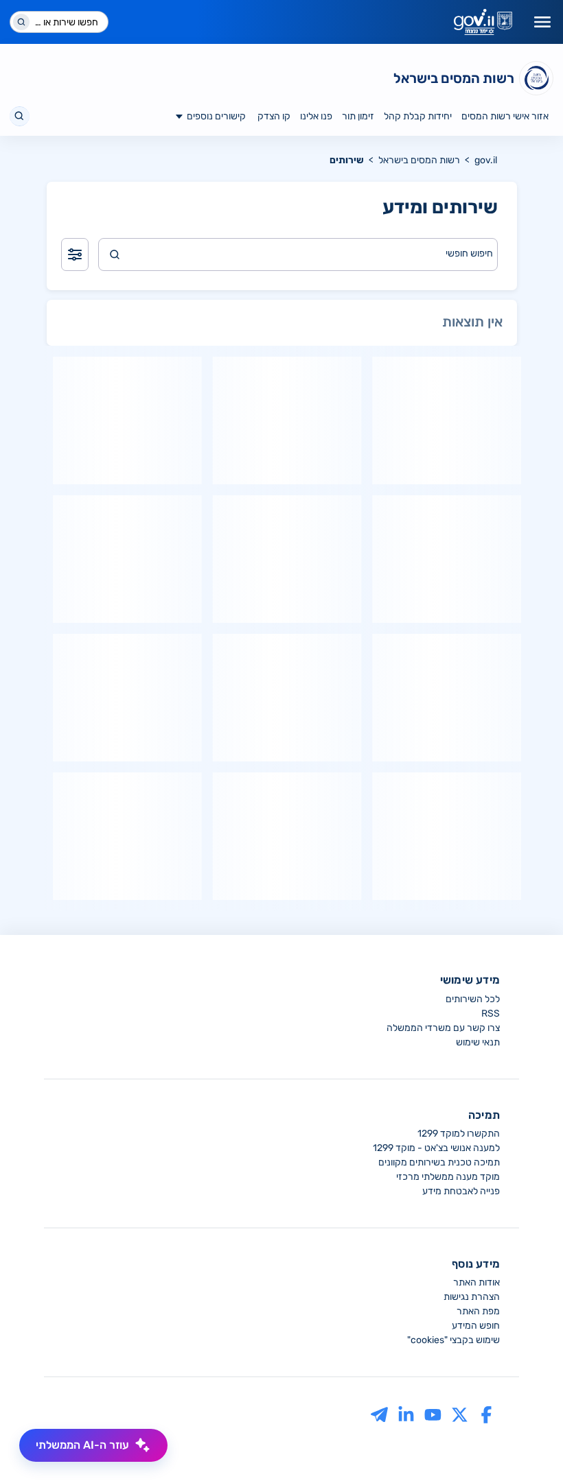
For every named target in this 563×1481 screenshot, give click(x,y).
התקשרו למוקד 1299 (458, 1133)
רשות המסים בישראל (419, 160)
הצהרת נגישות (472, 1297)
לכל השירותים (473, 999)
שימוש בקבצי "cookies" (453, 1340)
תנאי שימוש (478, 1042)
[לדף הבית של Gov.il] (483, 22)
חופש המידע (476, 1325)
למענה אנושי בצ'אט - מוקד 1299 (436, 1148)
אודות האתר (476, 1282)
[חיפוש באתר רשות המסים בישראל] (20, 116)
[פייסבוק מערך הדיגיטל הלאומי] (486, 1414)
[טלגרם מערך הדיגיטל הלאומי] (379, 1414)
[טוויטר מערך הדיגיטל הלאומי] (459, 1414)
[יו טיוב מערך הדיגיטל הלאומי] (432, 1414)
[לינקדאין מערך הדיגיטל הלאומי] (406, 1414)
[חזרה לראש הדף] (526, 1444)
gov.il (485, 160)
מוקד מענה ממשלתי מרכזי (448, 1177)
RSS (490, 1013)
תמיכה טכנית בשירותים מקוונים (439, 1162)
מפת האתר (478, 1311)
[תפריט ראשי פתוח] (542, 22)
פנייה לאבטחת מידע (461, 1191)
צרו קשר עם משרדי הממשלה (443, 1028)
